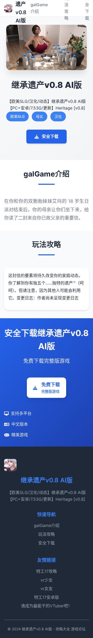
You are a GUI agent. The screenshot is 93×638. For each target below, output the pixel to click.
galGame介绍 (46, 525)
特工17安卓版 (46, 597)
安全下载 (50, 136)
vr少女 (47, 580)
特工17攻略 (46, 571)
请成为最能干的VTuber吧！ (46, 605)
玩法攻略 (46, 534)
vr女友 (47, 588)
